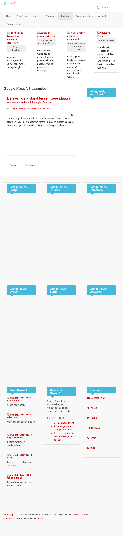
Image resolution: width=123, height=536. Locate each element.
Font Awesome (11, 518)
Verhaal (102, 16)
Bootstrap (9, 515)
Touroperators (14, 24)
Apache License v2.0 (81, 515)
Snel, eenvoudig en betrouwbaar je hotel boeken (64, 436)
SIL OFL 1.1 (42, 518)
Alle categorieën (62, 426)
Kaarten (65, 16)
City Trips (22, 16)
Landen (36, 16)
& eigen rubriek (19, 436)
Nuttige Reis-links (63, 429)
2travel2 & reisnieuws (19, 399)
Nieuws (50, 16)
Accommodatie (84, 16)
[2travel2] (9, 3)
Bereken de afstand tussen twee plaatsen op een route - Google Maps (40, 100)
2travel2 (19, 416)
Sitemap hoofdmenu (64, 423)
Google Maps (19, 476)
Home (9, 16)
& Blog (19, 456)
